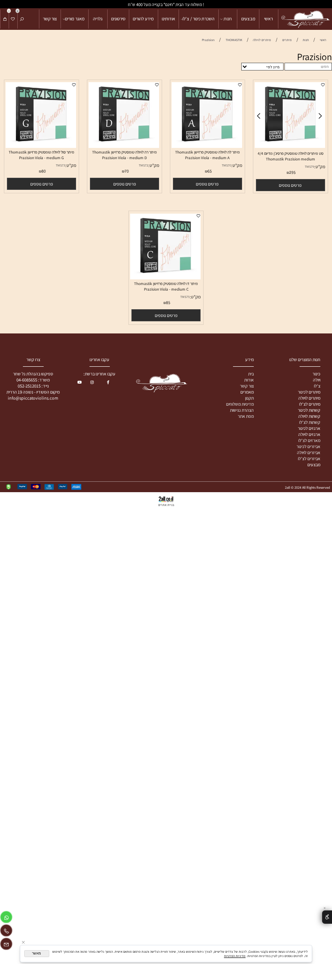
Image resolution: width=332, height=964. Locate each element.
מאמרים (247, 392)
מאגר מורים (75, 19)
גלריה (97, 19)
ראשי (268, 19)
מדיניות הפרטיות (235, 956)
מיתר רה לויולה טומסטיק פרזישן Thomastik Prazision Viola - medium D (124, 154)
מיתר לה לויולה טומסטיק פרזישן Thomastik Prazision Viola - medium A (207, 154)
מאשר (36, 953)
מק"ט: (319, 166)
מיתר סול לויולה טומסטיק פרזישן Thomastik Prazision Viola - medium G (41, 154)
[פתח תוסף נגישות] (327, 917)
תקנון (249, 398)
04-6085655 (26, 380)
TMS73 (60, 165)
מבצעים (248, 19)
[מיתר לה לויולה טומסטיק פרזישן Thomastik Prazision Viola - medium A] (207, 146)
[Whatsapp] (6, 918)
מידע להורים (143, 19)
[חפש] (21, 19)
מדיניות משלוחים (240, 404)
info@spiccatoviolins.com (33, 398)
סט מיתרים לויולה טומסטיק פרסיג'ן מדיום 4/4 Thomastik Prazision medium (290, 156)
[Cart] (4, 19)
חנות (227, 19)
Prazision (314, 57)
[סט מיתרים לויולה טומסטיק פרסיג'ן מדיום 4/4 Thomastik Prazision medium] (290, 146)
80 (44, 171)
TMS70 (226, 165)
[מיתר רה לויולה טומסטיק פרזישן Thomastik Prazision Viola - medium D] (124, 146)
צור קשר (50, 19)
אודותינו (168, 19)
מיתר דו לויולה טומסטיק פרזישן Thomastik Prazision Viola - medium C (166, 286)
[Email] (6, 945)
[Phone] (6, 932)
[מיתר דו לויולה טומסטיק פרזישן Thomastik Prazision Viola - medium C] (165, 278)
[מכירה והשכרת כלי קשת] (305, 19)
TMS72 (143, 165)
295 (292, 172)
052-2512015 (29, 386)
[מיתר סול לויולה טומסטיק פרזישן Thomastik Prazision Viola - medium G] (41, 146)
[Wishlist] (13, 19)
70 (126, 171)
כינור (316, 374)
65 (210, 171)
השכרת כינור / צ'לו (198, 19)
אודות (249, 380)
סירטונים (118, 19)
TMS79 (309, 166)
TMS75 (185, 297)
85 (168, 302)
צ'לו (317, 386)
